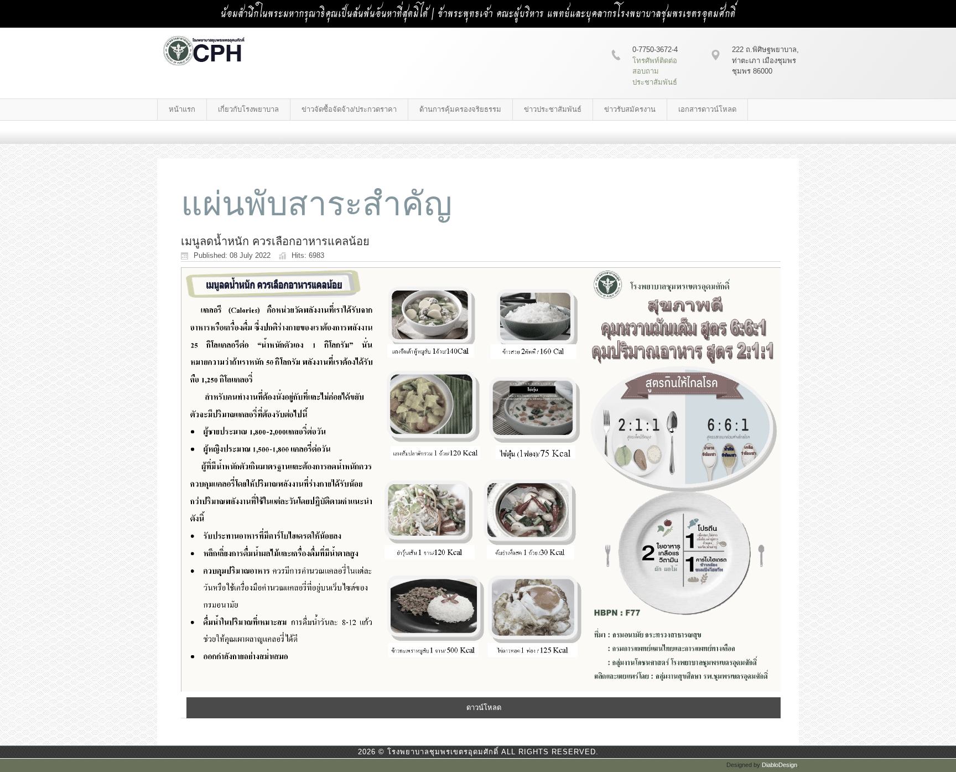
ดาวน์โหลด (483, 707)
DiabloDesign (779, 764)
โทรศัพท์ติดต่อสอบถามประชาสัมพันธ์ (654, 71)
